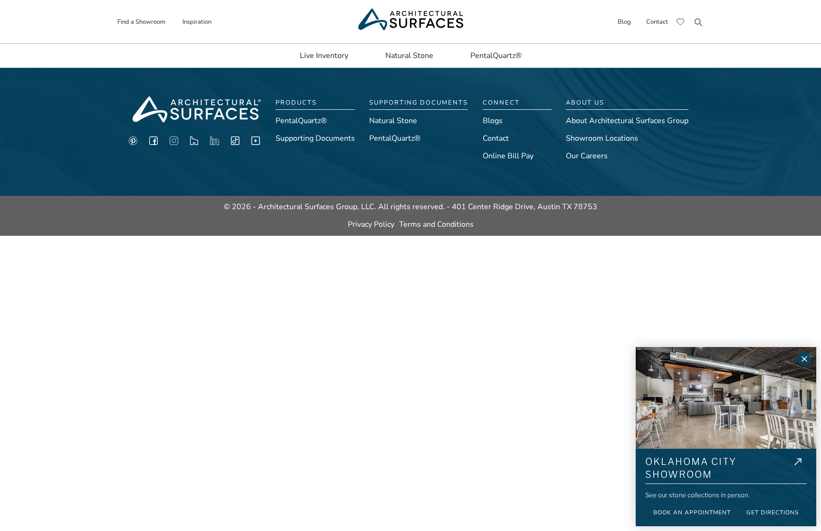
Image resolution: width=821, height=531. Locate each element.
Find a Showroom (141, 22)
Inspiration (196, 22)
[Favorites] (680, 22)
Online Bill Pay (508, 156)
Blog (624, 22)
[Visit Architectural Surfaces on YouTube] (255, 142)
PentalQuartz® (496, 55)
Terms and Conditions (436, 224)
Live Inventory (324, 55)
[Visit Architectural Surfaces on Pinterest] (133, 142)
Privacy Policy (371, 224)
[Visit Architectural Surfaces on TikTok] (235, 142)
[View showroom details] (798, 469)
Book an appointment (692, 512)
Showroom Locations (602, 138)
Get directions (772, 512)
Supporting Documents (315, 138)
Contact (657, 22)
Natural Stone (409, 55)
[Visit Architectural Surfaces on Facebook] (153, 142)
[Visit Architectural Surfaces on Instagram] (174, 142)
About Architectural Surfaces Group (627, 121)
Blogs (493, 121)
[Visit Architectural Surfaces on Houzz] (194, 142)
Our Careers (587, 156)
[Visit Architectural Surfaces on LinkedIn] (214, 142)
